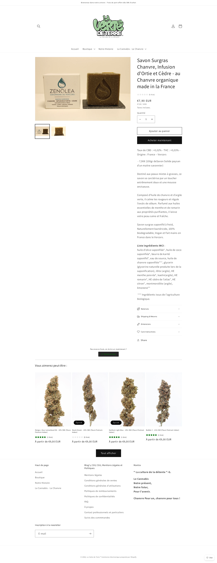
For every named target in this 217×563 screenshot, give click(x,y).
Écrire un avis (111, 355)
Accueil (38, 472)
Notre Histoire (42, 482)
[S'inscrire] (90, 534)
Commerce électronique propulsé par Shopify (119, 557)
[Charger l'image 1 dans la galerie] (42, 131)
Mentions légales (93, 474)
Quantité (141, 113)
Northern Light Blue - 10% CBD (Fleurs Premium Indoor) (126, 431)
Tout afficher (108, 453)
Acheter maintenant (159, 140)
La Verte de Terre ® (94, 557)
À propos (89, 506)
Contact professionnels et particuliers (104, 512)
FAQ (86, 501)
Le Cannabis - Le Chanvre (48, 488)
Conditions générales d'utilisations (102, 485)
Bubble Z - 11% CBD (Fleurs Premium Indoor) (162, 430)
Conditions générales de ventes (100, 480)
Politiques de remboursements (100, 490)
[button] (38, 26)
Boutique (40, 477)
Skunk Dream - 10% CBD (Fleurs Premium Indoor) (87, 431)
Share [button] (144, 340)
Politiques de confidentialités (99, 496)
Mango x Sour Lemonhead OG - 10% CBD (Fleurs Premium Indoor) (53, 431)
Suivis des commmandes (97, 517)
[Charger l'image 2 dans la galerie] (58, 131)
